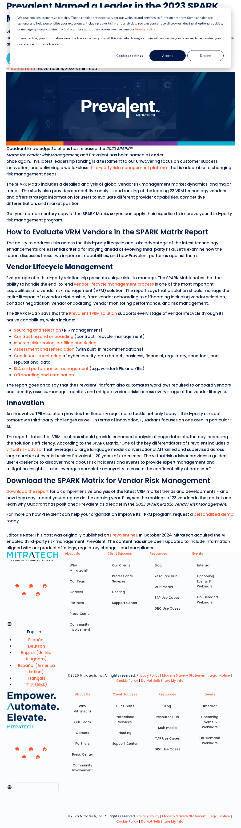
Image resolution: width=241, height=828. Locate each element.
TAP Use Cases (166, 597)
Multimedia (163, 587)
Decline (205, 56)
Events (197, 553)
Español (36, 640)
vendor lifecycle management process (114, 284)
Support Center (124, 603)
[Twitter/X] (31, 588)
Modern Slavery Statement (184, 675)
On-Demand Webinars (207, 600)
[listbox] (33, 660)
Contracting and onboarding (43, 336)
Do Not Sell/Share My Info (162, 680)
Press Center (80, 614)
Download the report (27, 491)
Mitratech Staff (22, 68)
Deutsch (36, 646)
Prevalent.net (123, 535)
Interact (204, 565)
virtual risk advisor (24, 449)
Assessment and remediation (44, 349)
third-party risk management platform (129, 168)
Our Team (78, 581)
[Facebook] (45, 588)
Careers (76, 592)
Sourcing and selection (37, 330)
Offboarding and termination (44, 375)
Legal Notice (219, 675)
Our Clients (121, 565)
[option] (36, 640)
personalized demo (213, 514)
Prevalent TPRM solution (93, 313)
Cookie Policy (127, 680)
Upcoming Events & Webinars (205, 581)
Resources (158, 553)
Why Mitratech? (79, 568)
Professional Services (122, 579)
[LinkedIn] (17, 588)
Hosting (118, 592)
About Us (72, 553)
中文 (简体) (36, 684)
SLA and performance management (51, 368)
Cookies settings (129, 56)
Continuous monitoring (37, 356)
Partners (77, 603)
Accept (167, 56)
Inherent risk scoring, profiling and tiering (55, 343)
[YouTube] (24, 596)
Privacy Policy (145, 29)
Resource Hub (165, 576)
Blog (158, 565)
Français (36, 678)
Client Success (119, 553)
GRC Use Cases (167, 608)
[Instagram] (38, 596)
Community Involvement (80, 627)
